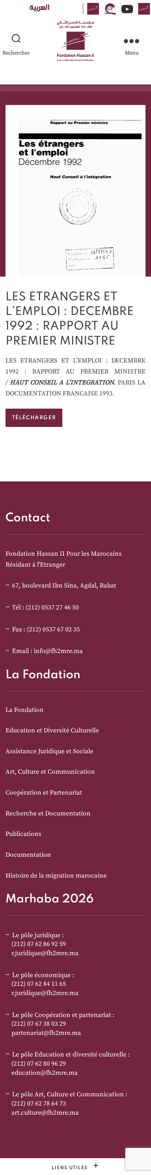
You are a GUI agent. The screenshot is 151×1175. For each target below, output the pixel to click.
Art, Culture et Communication (50, 772)
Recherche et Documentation (48, 814)
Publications (23, 834)
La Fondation (24, 710)
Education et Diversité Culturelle (52, 731)
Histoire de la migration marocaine (56, 876)
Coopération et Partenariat (43, 793)
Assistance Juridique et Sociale (49, 751)
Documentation (28, 855)
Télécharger (34, 417)
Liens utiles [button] (71, 1167)
